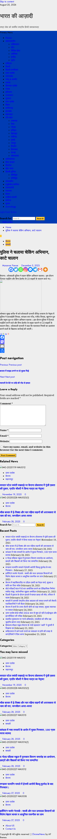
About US (10, 825)
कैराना (8, 241)
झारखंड (9, 111)
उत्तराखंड (9, 76)
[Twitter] (15, 269)
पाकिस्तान (15, 44)
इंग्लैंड (13, 57)
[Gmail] (40, 269)
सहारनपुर (9, 479)
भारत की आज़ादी (16, 16)
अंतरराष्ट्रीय (10, 41)
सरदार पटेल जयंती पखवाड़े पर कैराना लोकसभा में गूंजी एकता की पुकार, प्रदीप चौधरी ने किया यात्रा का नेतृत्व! (27, 486)
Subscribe (7, 221)
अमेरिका (14, 53)
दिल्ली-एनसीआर (12, 69)
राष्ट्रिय (9, 63)
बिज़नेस (8, 165)
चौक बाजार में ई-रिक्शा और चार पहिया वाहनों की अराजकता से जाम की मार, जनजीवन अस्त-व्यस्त (28, 513)
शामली (8, 244)
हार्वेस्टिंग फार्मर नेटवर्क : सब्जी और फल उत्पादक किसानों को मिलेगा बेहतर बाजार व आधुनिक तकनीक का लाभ (29, 575)
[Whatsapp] (20, 269)
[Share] (28, 350)
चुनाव (8, 203)
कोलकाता (15, 155)
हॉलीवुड (14, 178)
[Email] (28, 346)
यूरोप (13, 60)
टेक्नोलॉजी (10, 187)
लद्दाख (8, 82)
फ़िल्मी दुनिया (11, 171)
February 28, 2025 (11, 521)
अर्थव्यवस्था (10, 158)
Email (4, 435)
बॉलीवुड (14, 174)
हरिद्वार (13, 130)
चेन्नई (13, 152)
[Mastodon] (28, 342)
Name (4, 430)
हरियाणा (9, 92)
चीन (12, 47)
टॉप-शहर (9, 117)
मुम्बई (13, 139)
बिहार (8, 104)
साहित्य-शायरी (11, 197)
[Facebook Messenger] (30, 269)
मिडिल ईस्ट (15, 50)
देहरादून (14, 133)
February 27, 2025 (11, 793)
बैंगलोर (13, 146)
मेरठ (12, 123)
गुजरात (8, 98)
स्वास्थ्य (9, 190)
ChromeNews (38, 834)
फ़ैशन (8, 194)
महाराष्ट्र (9, 114)
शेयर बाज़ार (10, 162)
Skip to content (7, 1)
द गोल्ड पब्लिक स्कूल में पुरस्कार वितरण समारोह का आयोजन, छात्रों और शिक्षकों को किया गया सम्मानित (29, 560)
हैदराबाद (14, 149)
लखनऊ (14, 120)
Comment (6, 403)
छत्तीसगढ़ (9, 108)
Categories (6, 645)
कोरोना (8, 200)
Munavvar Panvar (10, 265)
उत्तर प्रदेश (10, 72)
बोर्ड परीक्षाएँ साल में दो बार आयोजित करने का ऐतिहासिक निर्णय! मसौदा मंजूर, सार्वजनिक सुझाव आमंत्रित (30, 590)
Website (4, 441)
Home (9, 37)
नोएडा (13, 127)
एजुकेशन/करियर (12, 184)
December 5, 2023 (30, 265)
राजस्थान (9, 95)
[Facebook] (11, 269)
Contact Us (11, 828)
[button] (6, 32)
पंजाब (8, 88)
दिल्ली (8, 66)
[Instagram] (25, 269)
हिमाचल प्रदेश (11, 85)
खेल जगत (9, 168)
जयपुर (13, 143)
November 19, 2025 (12, 494)
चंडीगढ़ (14, 136)
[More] (45, 269)
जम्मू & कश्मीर (11, 79)
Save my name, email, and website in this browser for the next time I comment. (25, 448)
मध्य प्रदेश (10, 101)
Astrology (11, 206)
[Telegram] (35, 269)
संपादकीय (9, 181)
